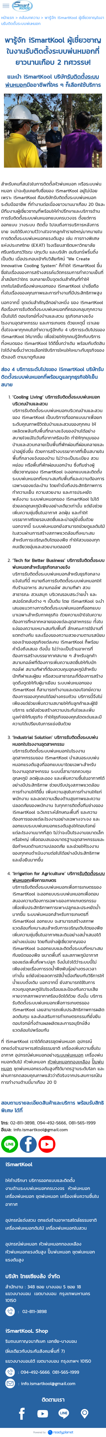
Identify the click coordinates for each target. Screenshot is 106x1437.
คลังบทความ (29, 18)
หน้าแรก (7, 18)
